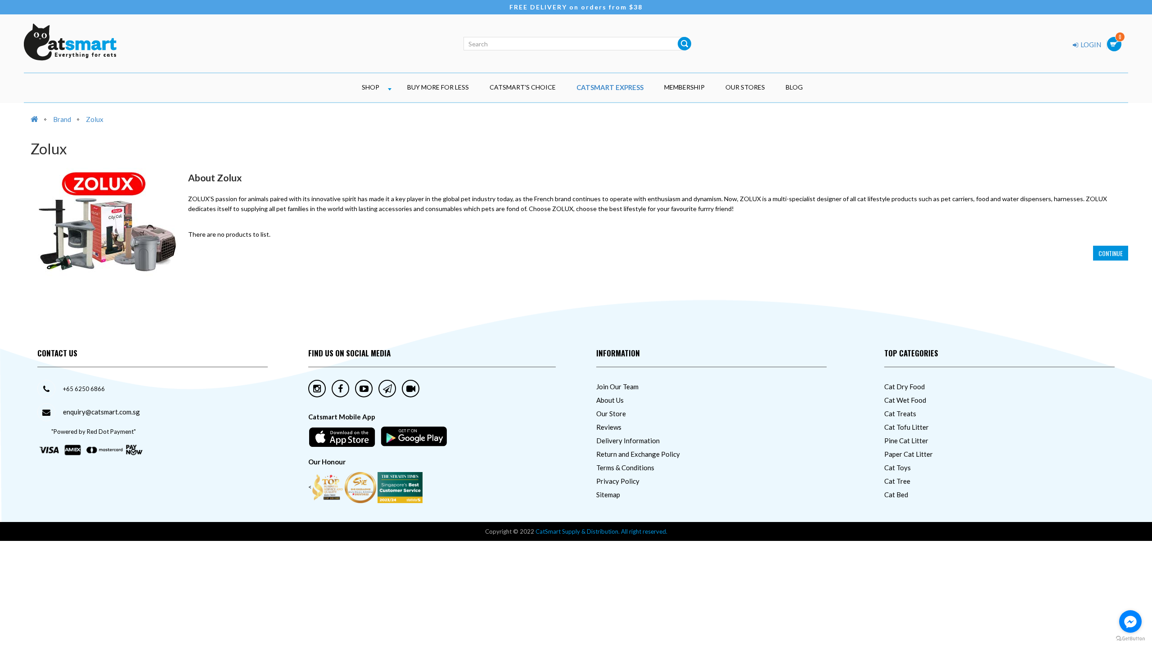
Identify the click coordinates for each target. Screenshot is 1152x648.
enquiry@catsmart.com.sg (101, 412)
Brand (62, 119)
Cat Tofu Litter (906, 427)
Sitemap (608, 494)
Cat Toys (897, 468)
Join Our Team (617, 386)
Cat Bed (896, 494)
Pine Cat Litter (906, 440)
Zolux (95, 119)
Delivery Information (628, 440)
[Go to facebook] (1130, 621)
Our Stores (745, 87)
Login (1090, 44)
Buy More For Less (438, 87)
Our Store (611, 414)
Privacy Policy (617, 481)
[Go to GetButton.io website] (1130, 639)
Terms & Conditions (625, 468)
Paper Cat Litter (908, 454)
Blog (794, 87)
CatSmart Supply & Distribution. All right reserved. (601, 531)
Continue (1110, 253)
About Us (610, 400)
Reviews (608, 427)
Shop (370, 87)
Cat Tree (897, 481)
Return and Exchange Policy (638, 454)
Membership (684, 87)
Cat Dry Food (904, 386)
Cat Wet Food (905, 400)
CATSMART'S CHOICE (523, 87)
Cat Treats (900, 414)
